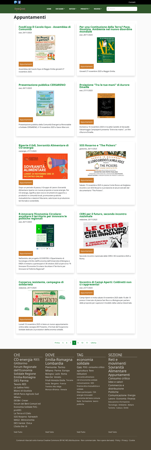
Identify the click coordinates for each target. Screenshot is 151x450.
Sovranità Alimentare (117, 369)
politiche (80, 404)
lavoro (95, 401)
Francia (63, 383)
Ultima (93, 343)
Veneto (57, 377)
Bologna (49, 373)
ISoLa (29, 423)
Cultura (119, 408)
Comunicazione (117, 395)
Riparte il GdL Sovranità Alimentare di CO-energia (44, 146)
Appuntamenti (119, 375)
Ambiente (123, 405)
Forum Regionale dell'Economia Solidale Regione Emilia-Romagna (25, 372)
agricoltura (82, 370)
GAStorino (20, 363)
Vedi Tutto (18, 432)
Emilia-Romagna (58, 359)
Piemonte (51, 367)
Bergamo (55, 383)
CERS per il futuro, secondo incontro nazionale (103, 215)
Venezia (63, 389)
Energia (131, 395)
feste (79, 401)
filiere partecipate (84, 392)
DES (92, 383)
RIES (36, 359)
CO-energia (23, 359)
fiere (91, 370)
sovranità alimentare (85, 377)
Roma (64, 373)
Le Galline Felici (21, 387)
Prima (57, 343)
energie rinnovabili (85, 395)
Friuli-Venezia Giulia (55, 380)
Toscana (69, 380)
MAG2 (17, 419)
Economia (121, 398)
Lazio (57, 373)
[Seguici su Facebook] (19, 2)
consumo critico (96, 367)
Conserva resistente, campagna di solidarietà (41, 283)
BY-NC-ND (64, 440)
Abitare (131, 405)
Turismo (111, 408)
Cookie (132, 440)
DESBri (17, 400)
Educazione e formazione (119, 402)
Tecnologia (112, 405)
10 (82, 343)
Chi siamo (59, 9)
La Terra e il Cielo (22, 413)
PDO (85, 367)
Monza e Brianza (52, 389)
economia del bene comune (88, 398)
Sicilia (47, 383)
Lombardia (54, 363)
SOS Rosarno (20, 416)
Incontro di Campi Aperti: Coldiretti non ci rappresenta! (105, 283)
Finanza (131, 398)
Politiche (113, 392)
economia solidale (85, 361)
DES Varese (19, 423)
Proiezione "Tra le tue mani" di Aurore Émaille (104, 86)
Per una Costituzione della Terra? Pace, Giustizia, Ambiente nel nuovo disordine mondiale (105, 29)
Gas (79, 367)
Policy (117, 440)
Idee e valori (115, 382)
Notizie (72, 9)
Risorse (97, 9)
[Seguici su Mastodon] (16, 2)
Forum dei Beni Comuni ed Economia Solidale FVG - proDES (27, 407)
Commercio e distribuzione (116, 387)
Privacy (125, 440)
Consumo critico (119, 378)
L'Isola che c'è (20, 426)
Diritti (126, 408)
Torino (61, 367)
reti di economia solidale (87, 380)
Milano (49, 370)
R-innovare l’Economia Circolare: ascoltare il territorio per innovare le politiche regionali (43, 216)
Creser (25, 400)
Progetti (84, 9)
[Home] (20, 9)
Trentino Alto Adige (53, 386)
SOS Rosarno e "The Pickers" (98, 145)
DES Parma (21, 381)
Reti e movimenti (117, 361)
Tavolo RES (20, 384)
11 (87, 343)
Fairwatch (33, 416)
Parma (57, 370)
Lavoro (111, 398)
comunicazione (83, 383)
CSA (94, 392)
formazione (87, 401)
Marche (49, 377)
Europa (66, 370)
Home (49, 9)
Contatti (132, 2)
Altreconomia (27, 419)
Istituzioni (82, 373)
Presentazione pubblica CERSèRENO (42, 85)
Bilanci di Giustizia (23, 390)
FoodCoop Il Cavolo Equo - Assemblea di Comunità (45, 28)
